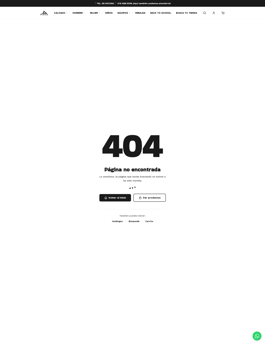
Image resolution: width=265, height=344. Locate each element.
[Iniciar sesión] (214, 13)
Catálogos (117, 221)
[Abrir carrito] (223, 13)
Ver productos (152, 197)
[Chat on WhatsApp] (257, 336)
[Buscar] (204, 13)
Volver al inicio (117, 197)
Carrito (149, 221)
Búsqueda (134, 221)
